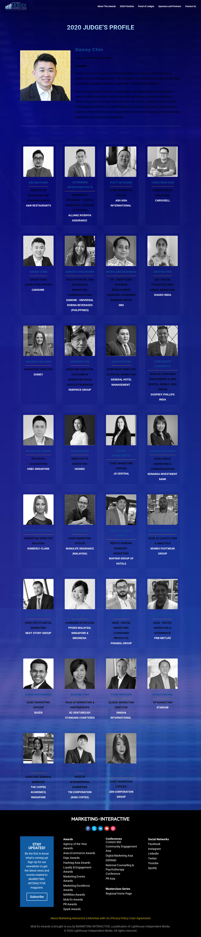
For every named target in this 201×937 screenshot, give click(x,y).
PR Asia (110, 878)
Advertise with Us (98, 918)
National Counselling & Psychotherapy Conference (120, 869)
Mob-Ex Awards (73, 899)
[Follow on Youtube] (106, 828)
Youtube (153, 863)
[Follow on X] (94, 828)
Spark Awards (72, 909)
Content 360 (113, 842)
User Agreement (140, 918)
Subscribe (37, 897)
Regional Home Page (119, 893)
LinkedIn (153, 853)
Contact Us (190, 6)
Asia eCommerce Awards (79, 853)
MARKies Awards (74, 894)
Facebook (154, 844)
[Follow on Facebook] (87, 828)
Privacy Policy (119, 918)
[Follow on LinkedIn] (100, 828)
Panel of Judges (146, 6)
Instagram (154, 848)
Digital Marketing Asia (119, 855)
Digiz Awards (71, 857)
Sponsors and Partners (169, 6)
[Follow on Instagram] (113, 828)
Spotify (152, 868)
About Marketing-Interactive (67, 918)
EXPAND (111, 860)
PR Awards (70, 904)
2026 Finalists (127, 6)
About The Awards (107, 6)
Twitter (152, 858)
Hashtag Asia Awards (76, 862)
